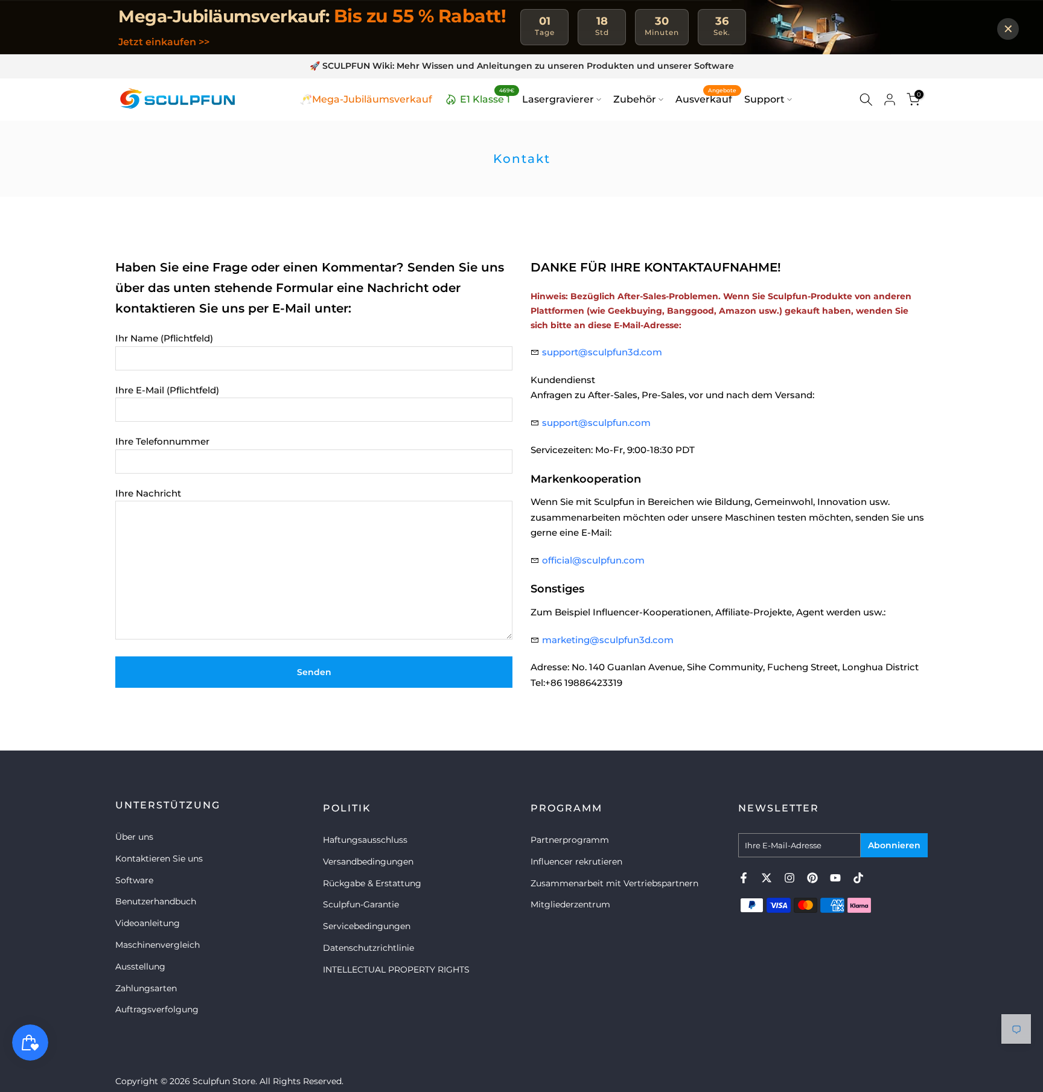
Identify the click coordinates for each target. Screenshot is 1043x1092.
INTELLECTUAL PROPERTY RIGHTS (396, 969)
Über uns (134, 836)
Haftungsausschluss (365, 839)
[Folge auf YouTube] (835, 878)
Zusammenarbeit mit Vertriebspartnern (614, 883)
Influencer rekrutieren (576, 861)
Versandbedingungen (368, 861)
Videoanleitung (147, 923)
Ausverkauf (705, 98)
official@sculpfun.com (593, 560)
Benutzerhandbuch (155, 901)
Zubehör (634, 99)
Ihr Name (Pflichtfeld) (164, 338)
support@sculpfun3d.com (602, 352)
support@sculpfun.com (596, 422)
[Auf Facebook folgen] (743, 878)
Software (134, 880)
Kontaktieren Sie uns (159, 858)
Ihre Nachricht (148, 493)
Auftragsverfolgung (157, 1009)
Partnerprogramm (570, 839)
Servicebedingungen (366, 926)
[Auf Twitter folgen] (766, 878)
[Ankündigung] (521, 66)
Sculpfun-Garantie (361, 904)
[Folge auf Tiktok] (858, 878)
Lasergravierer (558, 99)
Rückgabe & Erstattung (372, 883)
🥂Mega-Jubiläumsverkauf (366, 99)
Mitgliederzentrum (570, 904)
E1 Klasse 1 (487, 97)
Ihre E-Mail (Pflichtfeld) (167, 390)
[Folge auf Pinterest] (812, 878)
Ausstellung (140, 966)
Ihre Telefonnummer (162, 441)
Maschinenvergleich (157, 944)
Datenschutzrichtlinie (368, 947)
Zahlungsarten (146, 988)
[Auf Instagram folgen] (789, 878)
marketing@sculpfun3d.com (608, 640)
